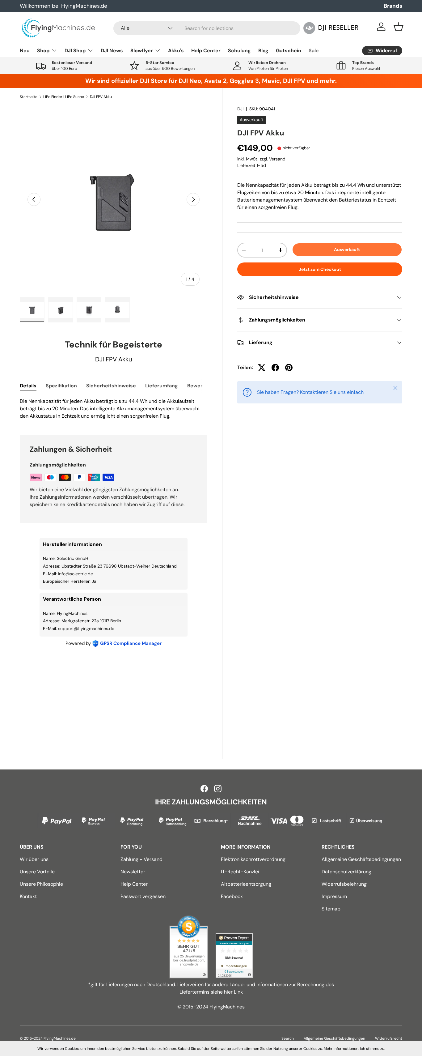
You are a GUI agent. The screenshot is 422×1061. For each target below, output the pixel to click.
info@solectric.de (75, 574)
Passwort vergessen (143, 896)
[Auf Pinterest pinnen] (289, 367)
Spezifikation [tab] (61, 385)
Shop (43, 50)
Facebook (232, 896)
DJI (240, 109)
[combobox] (206, 28)
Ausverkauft (347, 249)
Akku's (176, 50)
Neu (25, 50)
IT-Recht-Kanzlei (240, 871)
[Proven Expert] (234, 955)
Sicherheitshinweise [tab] (111, 385)
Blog (263, 50)
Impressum (334, 896)
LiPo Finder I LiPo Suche (63, 97)
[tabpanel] (113, 409)
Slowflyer (141, 50)
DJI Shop (75, 50)
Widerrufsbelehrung (344, 884)
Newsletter (132, 871)
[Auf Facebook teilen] (275, 367)
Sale (314, 50)
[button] (398, 26)
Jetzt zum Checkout (320, 269)
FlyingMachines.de (60, 1038)
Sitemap (331, 908)
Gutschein (288, 50)
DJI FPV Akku (101, 97)
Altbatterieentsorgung (246, 884)
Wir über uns (34, 859)
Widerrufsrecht (388, 1038)
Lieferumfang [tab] (161, 385)
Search (287, 1038)
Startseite (28, 97)
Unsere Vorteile (37, 871)
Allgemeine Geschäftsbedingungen (361, 859)
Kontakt (28, 896)
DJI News (112, 50)
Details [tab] (28, 385)
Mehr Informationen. (341, 1048)
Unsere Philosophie (41, 884)
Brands (393, 5)
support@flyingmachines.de (86, 628)
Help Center (206, 50)
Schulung (239, 50)
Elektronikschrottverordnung (253, 859)
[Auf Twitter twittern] (261, 367)
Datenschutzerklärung (346, 871)
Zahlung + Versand (141, 859)
